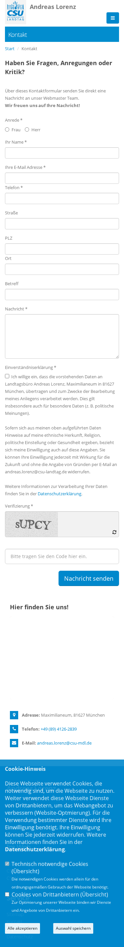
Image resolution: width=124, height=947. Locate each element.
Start (10, 49)
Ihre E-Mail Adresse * (25, 167)
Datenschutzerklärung (59, 494)
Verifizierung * (19, 506)
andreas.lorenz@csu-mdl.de (64, 743)
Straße (11, 213)
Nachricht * (16, 309)
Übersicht (25, 871)
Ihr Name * (16, 142)
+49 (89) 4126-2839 (59, 729)
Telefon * (14, 187)
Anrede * (13, 120)
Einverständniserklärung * (30, 367)
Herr (35, 130)
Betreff (12, 284)
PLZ (8, 238)
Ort (8, 258)
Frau (16, 130)
